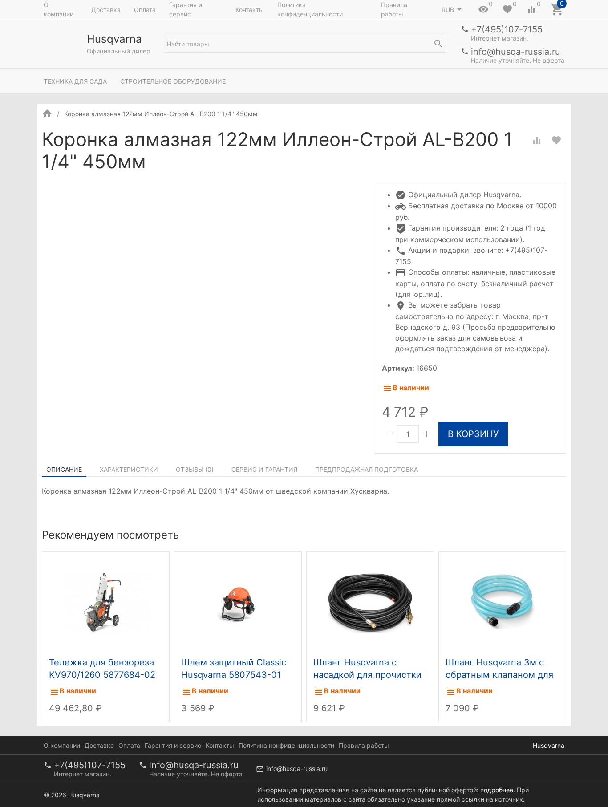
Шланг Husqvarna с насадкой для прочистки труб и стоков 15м (367, 675)
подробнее (496, 790)
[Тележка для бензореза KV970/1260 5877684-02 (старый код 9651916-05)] (105, 602)
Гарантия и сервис (185, 9)
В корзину (473, 434)
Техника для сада (75, 81)
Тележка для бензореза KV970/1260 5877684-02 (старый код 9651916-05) (103, 675)
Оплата (145, 9)
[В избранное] (556, 140)
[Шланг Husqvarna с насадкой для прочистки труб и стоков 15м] (370, 602)
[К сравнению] (537, 140)
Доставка (106, 9)
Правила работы (394, 9)
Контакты (249, 9)
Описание (64, 469)
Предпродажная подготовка (366, 469)
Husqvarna (548, 745)
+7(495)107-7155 (507, 29)
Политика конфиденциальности (310, 9)
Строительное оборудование (173, 81)
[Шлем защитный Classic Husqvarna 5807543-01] (238, 602)
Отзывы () (195, 469)
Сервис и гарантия (264, 469)
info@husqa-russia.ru (515, 51)
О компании (58, 9)
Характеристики (129, 469)
